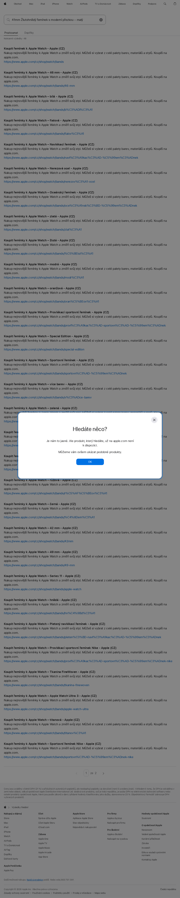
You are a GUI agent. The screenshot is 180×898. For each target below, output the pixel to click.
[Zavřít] (154, 420)
